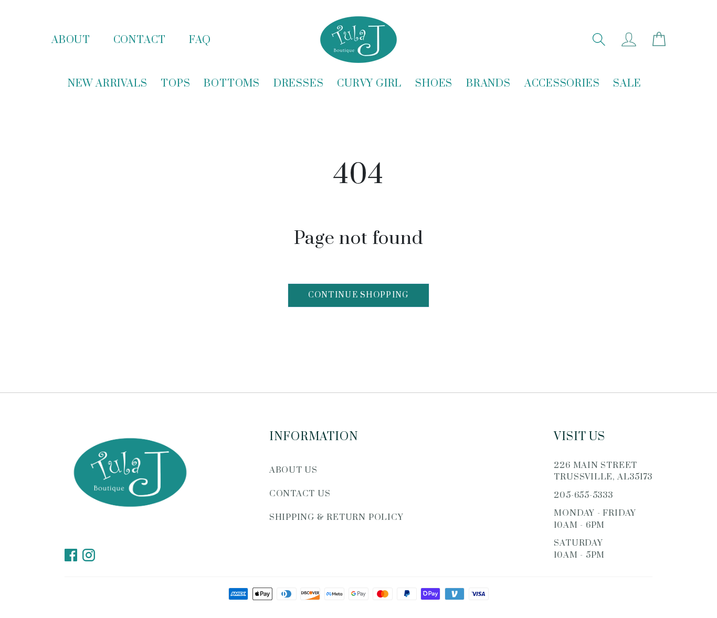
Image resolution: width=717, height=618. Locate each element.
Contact (139, 40)
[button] (599, 40)
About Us (293, 470)
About (70, 40)
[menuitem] (107, 84)
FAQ (200, 40)
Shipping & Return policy (336, 517)
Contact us (300, 493)
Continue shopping (358, 295)
